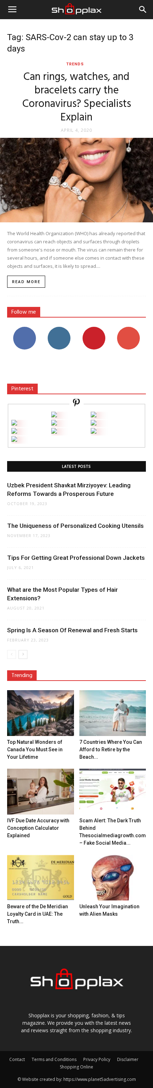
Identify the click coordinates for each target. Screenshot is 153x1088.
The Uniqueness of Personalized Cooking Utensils (75, 525)
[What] (54, 415)
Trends (75, 64)
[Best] (93, 431)
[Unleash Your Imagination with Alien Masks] (112, 877)
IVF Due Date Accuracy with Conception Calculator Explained (38, 828)
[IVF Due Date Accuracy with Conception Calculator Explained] (40, 791)
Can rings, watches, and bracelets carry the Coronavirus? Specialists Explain (76, 97)
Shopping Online (76, 1067)
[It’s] (14, 431)
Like (24, 329)
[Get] (93, 415)
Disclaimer (127, 1059)
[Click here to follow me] (76, 404)
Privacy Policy (96, 1059)
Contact (17, 1059)
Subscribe (128, 329)
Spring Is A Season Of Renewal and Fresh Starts (72, 630)
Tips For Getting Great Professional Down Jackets (76, 557)
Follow (59, 329)
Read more (26, 282)
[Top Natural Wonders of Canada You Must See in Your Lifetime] (40, 713)
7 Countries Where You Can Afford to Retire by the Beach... (110, 749)
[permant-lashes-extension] (54, 431)
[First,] (14, 423)
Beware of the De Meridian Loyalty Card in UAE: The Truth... (37, 914)
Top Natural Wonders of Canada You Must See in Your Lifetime (35, 749)
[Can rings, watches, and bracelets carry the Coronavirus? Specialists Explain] (76, 180)
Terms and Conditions (54, 1059)
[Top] (14, 440)
